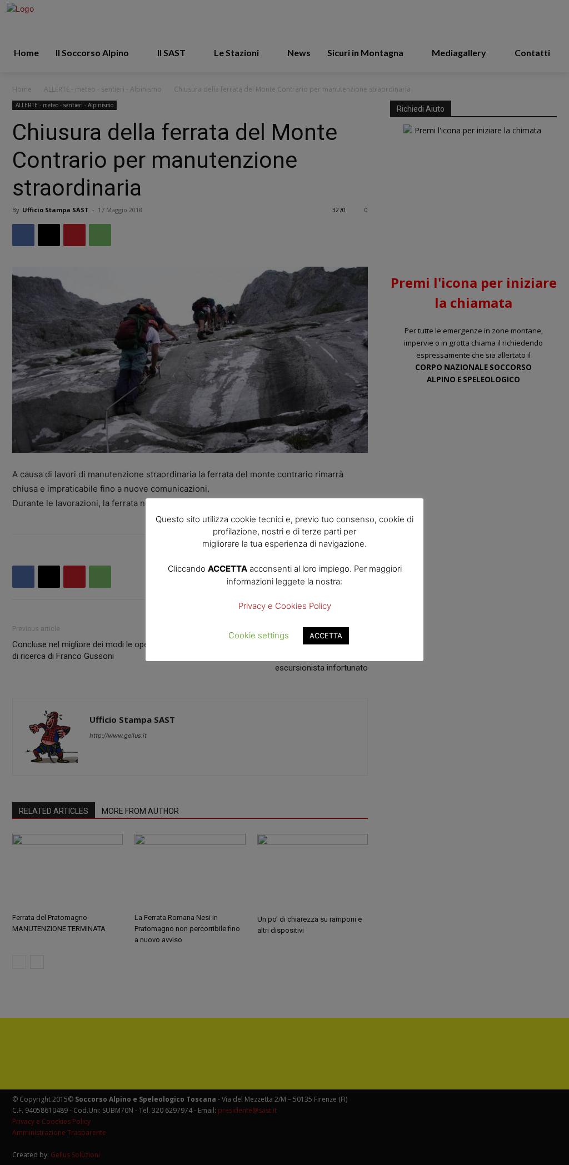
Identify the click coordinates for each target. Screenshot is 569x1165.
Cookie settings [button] (258, 635)
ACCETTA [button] (326, 635)
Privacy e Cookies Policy (284, 606)
